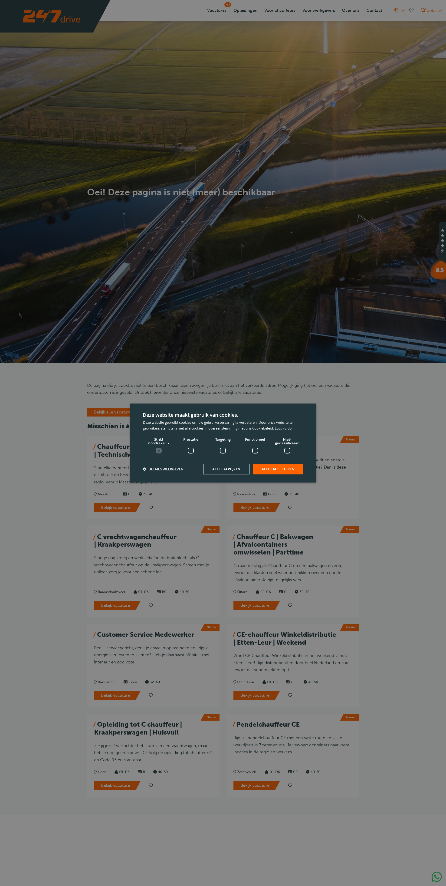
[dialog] (223, 443)
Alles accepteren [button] (278, 469)
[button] (163, 469)
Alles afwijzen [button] (226, 469)
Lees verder (284, 428)
